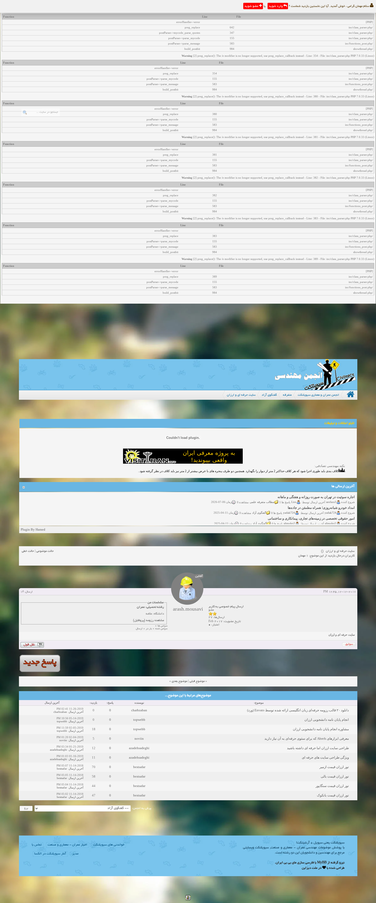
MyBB (322, 863)
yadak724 (330, 507)
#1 (22, 591)
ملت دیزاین (309, 868)
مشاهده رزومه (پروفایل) (148, 620)
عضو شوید (251, 6)
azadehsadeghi (139, 748)
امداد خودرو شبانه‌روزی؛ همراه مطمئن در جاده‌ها (321, 502)
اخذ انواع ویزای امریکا (339, 524)
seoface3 (331, 496)
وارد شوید (276, 6)
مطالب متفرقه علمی (262, 496)
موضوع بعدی (179, 681)
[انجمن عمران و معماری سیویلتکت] (315, 389)
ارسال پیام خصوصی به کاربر (226, 606)
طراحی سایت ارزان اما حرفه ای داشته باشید (318, 748)
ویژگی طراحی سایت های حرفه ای (325, 757)
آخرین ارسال (76, 711)
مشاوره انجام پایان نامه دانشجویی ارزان (321, 729)
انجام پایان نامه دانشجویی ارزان (326, 720)
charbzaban (139, 710)
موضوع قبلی (197, 681)
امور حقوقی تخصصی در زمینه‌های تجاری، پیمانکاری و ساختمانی (311, 513)
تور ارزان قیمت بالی (335, 776)
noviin (139, 738)
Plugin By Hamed (33, 529)
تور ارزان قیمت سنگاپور (332, 786)
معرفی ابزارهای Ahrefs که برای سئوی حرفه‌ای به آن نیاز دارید (306, 738)
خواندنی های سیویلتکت (108, 845)
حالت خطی (28, 551)
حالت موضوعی (45, 551)
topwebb (139, 720)
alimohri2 (330, 517)
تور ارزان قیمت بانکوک (333, 795)
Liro (293, 496)
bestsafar (139, 767)
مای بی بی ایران (286, 863)
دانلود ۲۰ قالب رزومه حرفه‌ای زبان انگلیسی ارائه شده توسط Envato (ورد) (298, 710)
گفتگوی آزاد (259, 507)
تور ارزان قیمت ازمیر (334, 767)
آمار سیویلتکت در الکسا (50, 854)
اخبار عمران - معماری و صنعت (67, 845)
